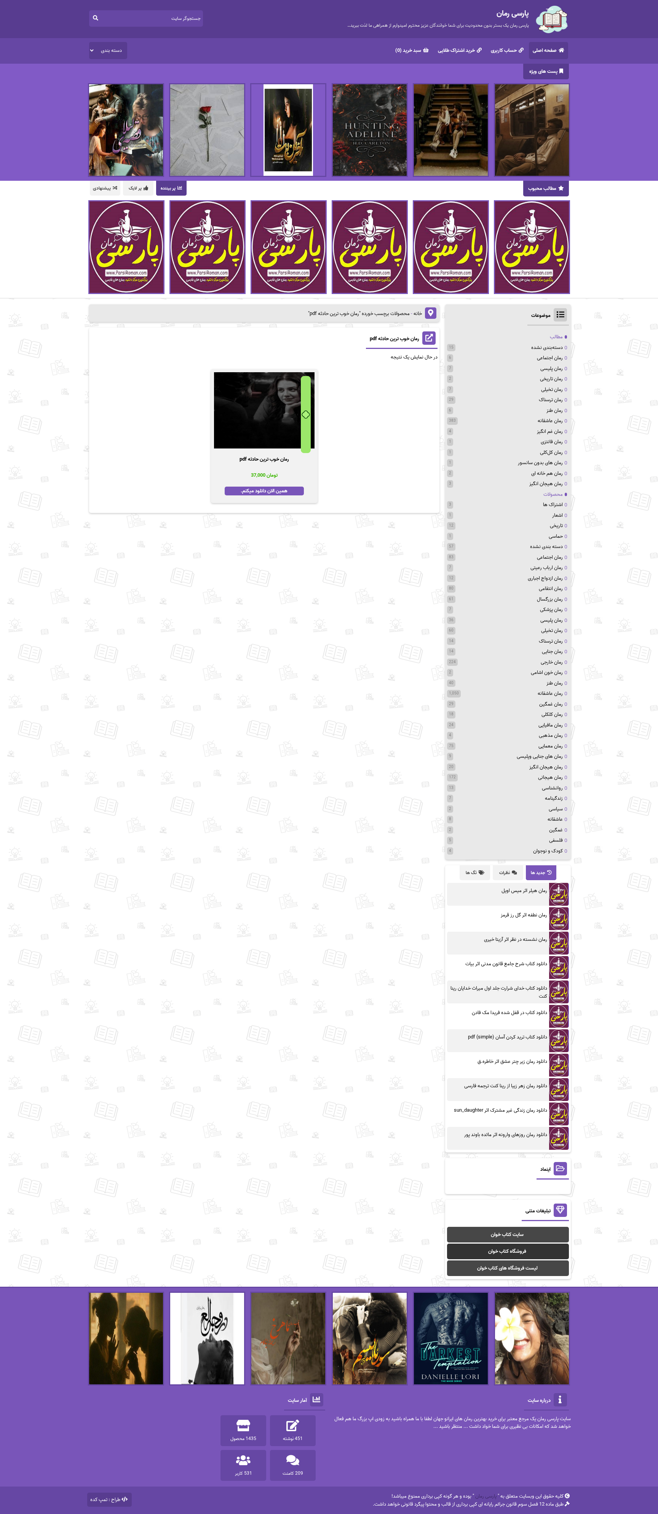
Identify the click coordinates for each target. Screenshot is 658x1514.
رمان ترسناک (551, 400)
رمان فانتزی (552, 442)
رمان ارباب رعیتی (546, 568)
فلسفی (556, 840)
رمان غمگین (551, 704)
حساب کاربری (504, 51)
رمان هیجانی (550, 777)
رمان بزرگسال (550, 599)
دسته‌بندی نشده (547, 348)
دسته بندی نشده (546, 547)
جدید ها (538, 872)
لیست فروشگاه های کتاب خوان (507, 1268)
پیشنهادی (102, 188)
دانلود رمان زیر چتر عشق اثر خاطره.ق (512, 1062)
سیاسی (556, 809)
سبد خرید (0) (408, 51)
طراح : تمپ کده (105, 1500)
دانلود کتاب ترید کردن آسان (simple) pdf (507, 1037)
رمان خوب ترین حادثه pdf (394, 339)
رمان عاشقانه (550, 421)
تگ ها (471, 872)
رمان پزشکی (551, 610)
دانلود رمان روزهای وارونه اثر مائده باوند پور (505, 1135)
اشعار (557, 515)
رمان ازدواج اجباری (545, 578)
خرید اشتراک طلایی (456, 51)
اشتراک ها (553, 505)
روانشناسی (552, 788)
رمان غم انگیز (550, 432)
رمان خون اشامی (547, 673)
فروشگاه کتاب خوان (507, 1251)
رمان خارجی (552, 662)
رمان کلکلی (552, 714)
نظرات (504, 872)
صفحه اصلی (545, 51)
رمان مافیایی (550, 725)
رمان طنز (554, 411)
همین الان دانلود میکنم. (264, 491)
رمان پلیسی (551, 369)
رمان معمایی (550, 746)
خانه (418, 314)
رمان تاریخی (551, 379)
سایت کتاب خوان (507, 1235)
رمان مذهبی (551, 735)
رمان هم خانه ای (547, 473)
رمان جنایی (552, 652)
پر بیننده (168, 188)
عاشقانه (555, 819)
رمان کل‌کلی (551, 452)
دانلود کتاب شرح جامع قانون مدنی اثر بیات (506, 964)
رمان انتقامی (551, 589)
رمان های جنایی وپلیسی (540, 756)
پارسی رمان (486, 1496)
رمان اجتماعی (550, 358)
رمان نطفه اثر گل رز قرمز (524, 915)
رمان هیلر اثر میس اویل (524, 891)
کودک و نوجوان (548, 851)
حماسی (556, 536)
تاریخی (556, 526)
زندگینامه (554, 798)
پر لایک (135, 188)
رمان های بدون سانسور (540, 463)
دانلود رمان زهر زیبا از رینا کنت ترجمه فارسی (505, 1086)
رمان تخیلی (552, 390)
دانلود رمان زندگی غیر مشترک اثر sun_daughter (500, 1110)
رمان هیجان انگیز (546, 484)
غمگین (556, 830)
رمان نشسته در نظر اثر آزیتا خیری (515, 939)
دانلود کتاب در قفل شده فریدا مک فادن (509, 1013)
